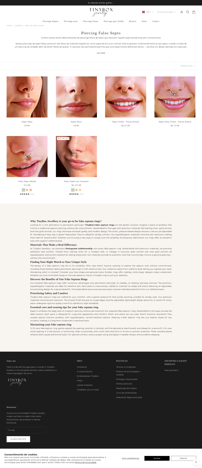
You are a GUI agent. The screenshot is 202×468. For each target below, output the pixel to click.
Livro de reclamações (126, 393)
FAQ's (80, 380)
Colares (155, 21)
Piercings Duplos (50, 21)
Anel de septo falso (34, 25)
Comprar (18, 25)
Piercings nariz (71, 21)
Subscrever (18, 439)
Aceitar (157, 458)
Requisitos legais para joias (129, 397)
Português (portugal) (165, 12)
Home (9, 25)
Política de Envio (124, 383)
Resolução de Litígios (126, 388)
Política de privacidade (85, 462)
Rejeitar (183, 458)
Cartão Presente (84, 385)
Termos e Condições (126, 367)
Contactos (82, 367)
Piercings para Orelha (114, 21)
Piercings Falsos (90, 21)
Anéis (144, 21)
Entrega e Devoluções (126, 379)
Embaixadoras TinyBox (88, 376)
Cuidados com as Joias (88, 389)
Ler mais (101, 52)
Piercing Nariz (171, 370)
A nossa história (84, 371)
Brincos (132, 21)
